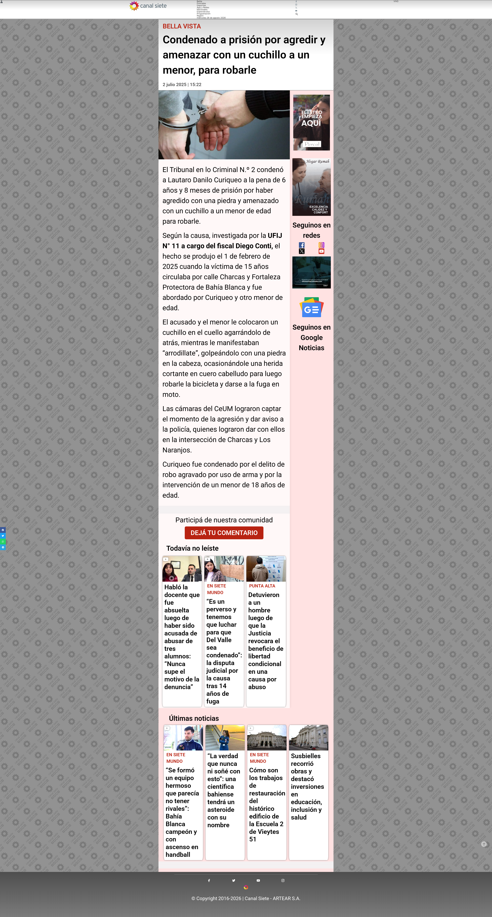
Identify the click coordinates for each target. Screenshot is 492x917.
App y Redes (203, 7)
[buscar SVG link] (296, 14)
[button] (3, 530)
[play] (165, 559)
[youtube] (321, 251)
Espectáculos (203, 11)
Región (200, 15)
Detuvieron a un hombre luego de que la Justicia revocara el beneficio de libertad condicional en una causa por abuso (265, 641)
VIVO (396, 1)
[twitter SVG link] (296, 7)
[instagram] (321, 245)
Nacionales (202, 9)
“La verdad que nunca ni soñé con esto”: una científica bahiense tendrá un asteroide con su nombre (223, 790)
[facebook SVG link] (296, 1)
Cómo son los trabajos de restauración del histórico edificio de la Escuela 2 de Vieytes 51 (267, 804)
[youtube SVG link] (296, 11)
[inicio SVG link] (246, 888)
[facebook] (302, 245)
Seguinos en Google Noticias (312, 337)
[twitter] (302, 251)
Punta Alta (262, 585)
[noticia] (182, 569)
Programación (203, 13)
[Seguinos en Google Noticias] (311, 307)
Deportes (201, 5)
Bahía (199, 1)
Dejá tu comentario (224, 533)
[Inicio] (147, 5)
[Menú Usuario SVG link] (1, 2)
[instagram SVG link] (296, 4)
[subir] (484, 844)
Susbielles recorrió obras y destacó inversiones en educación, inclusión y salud (307, 786)
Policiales (201, 3)
